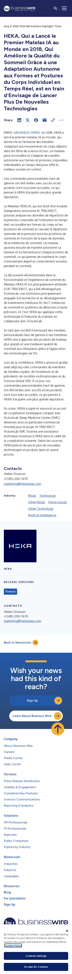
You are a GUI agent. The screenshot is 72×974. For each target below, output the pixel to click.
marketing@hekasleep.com (22, 484)
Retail (32, 496)
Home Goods (57, 502)
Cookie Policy (13, 945)
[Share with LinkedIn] (19, 120)
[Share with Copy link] (53, 120)
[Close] (67, 931)
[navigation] (64, 8)
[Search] (55, 8)
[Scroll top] (57, 728)
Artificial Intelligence (42, 515)
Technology (47, 496)
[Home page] (19, 8)
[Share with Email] (44, 120)
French (10, 591)
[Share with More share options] (61, 120)
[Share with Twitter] (28, 120)
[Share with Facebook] (36, 120)
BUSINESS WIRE (27, 132)
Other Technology (40, 509)
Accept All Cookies (36, 966)
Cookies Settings (36, 955)
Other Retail (36, 502)
